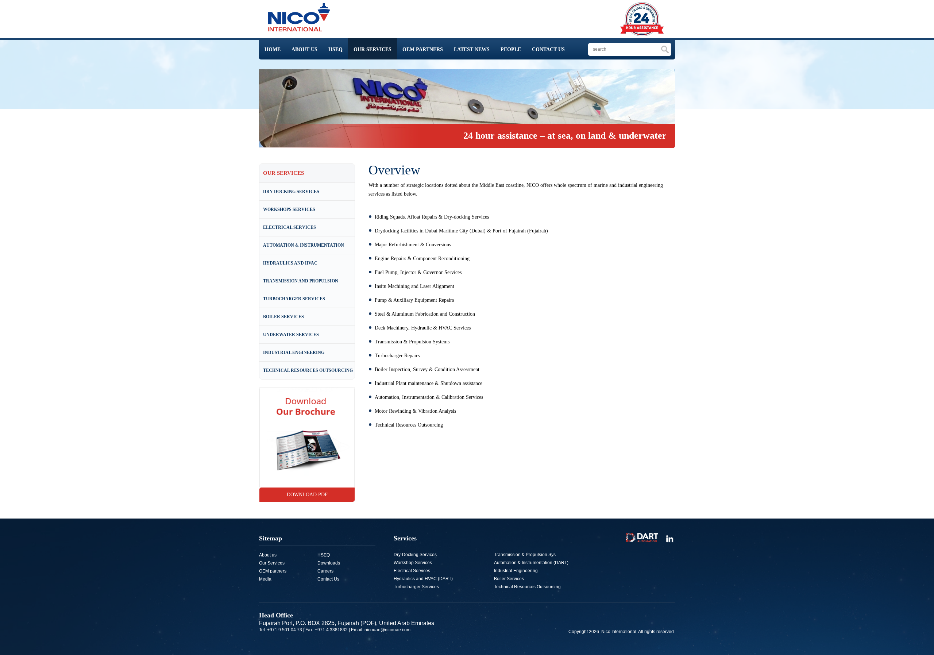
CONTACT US (548, 49)
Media (265, 579)
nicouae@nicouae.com (387, 629)
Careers (325, 571)
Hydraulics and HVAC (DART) (423, 578)
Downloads (328, 563)
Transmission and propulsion (300, 281)
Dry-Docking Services (291, 191)
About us (268, 555)
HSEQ (335, 49)
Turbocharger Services (416, 586)
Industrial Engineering (293, 352)
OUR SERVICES (372, 49)
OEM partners (272, 571)
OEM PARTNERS (422, 49)
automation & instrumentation (303, 245)
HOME (273, 49)
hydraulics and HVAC (290, 263)
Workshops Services (289, 209)
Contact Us (328, 579)
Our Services (272, 563)
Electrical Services (289, 227)
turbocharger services (294, 298)
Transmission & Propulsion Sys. (525, 554)
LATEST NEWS (472, 49)
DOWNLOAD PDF (307, 494)
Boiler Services (283, 316)
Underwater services (291, 334)
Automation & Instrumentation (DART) (531, 562)
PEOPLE (511, 49)
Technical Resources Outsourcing (308, 370)
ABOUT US (304, 49)
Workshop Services (413, 562)
